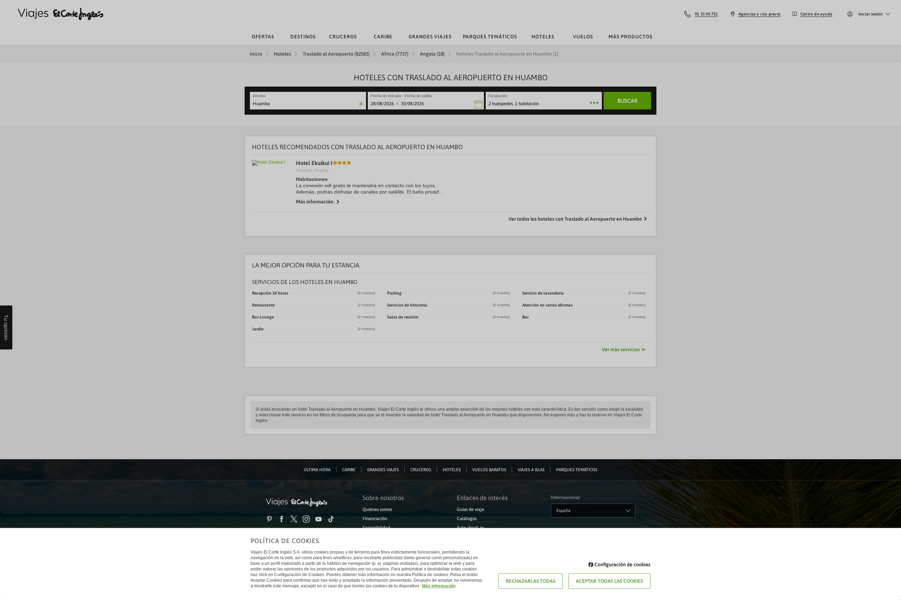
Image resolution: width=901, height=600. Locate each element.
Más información (438, 585)
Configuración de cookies (622, 564)
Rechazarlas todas (530, 581)
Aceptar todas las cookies (609, 581)
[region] (450, 300)
